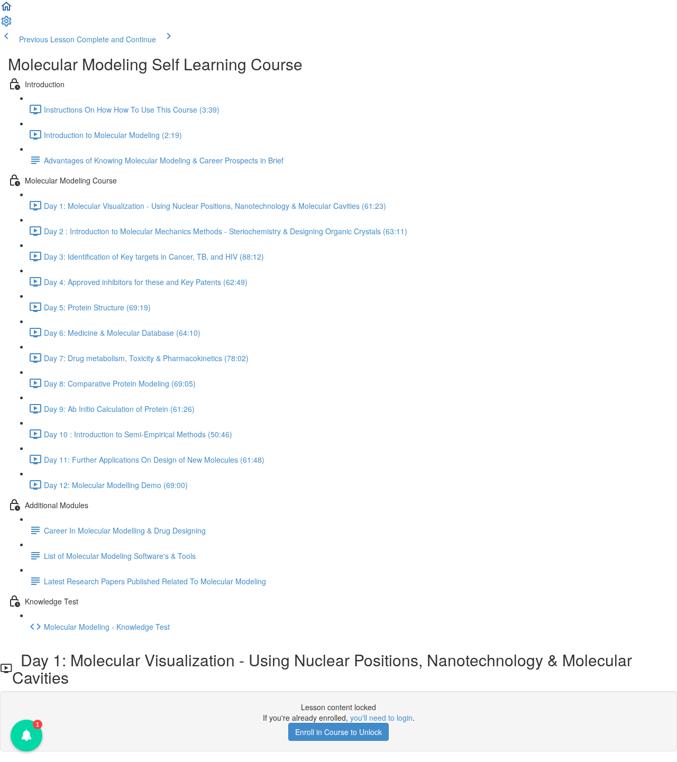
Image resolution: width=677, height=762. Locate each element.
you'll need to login (381, 717)
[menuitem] (6, 24)
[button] (6, 9)
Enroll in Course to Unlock (338, 732)
